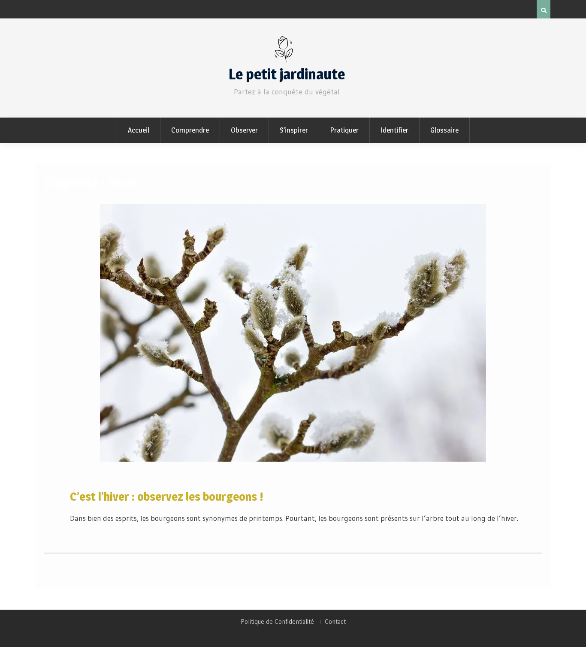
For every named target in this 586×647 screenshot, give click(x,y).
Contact (335, 622)
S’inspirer (294, 130)
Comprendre (190, 130)
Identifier (394, 130)
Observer (244, 130)
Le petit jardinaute (287, 74)
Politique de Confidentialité (277, 622)
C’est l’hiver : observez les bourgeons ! (166, 496)
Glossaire (444, 130)
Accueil (138, 130)
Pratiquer (344, 130)
